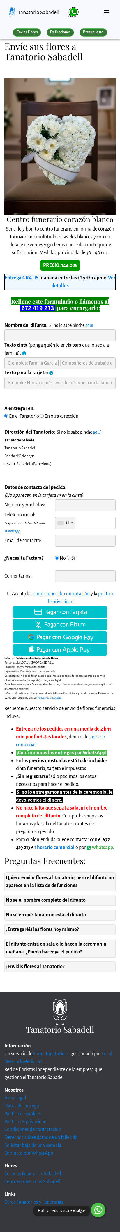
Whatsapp (12, 531)
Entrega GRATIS (21, 278)
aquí (89, 325)
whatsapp (102, 847)
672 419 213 (38, 308)
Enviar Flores (27, 32)
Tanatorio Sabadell (38, 12)
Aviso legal (15, 1098)
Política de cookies (22, 1113)
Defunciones (60, 32)
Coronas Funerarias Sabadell (32, 1173)
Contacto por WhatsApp (28, 1153)
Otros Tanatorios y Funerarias (33, 1202)
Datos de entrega (21, 1106)
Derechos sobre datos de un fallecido (41, 1137)
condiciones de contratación (61, 594)
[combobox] (65, 522)
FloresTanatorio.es (51, 1053)
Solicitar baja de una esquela (32, 1145)
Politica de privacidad (49, 697)
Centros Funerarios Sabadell (32, 1181)
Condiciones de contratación (32, 1129)
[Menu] (106, 10)
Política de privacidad (25, 1121)
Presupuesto (93, 32)
